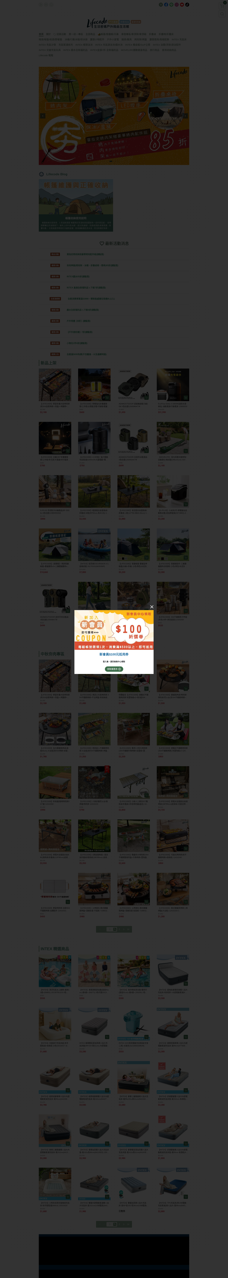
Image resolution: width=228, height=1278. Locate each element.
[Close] (152, 606)
